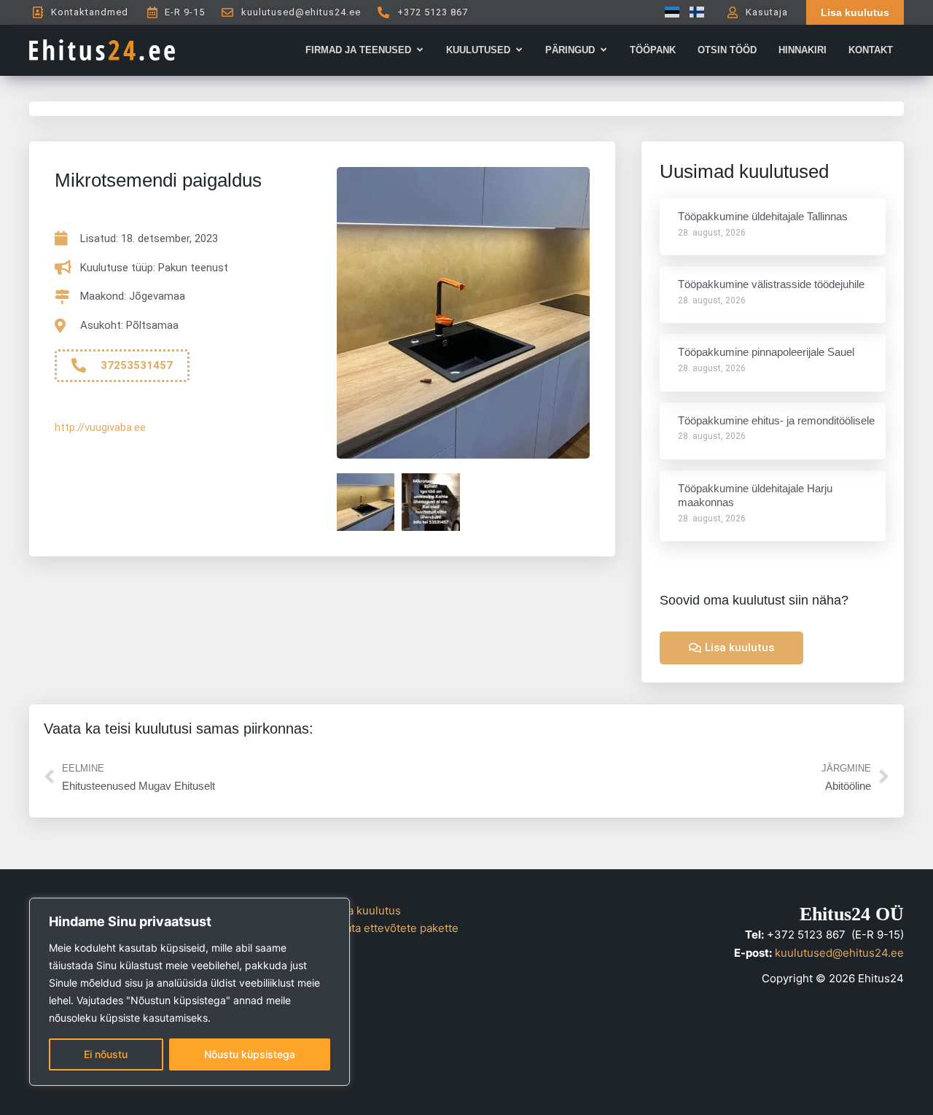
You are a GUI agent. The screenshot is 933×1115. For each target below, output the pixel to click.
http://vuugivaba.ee (100, 427)
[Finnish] (693, 12)
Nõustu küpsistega (249, 1054)
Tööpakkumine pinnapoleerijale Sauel (766, 352)
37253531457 (137, 365)
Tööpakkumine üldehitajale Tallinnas (763, 216)
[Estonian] (668, 12)
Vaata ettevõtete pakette (395, 928)
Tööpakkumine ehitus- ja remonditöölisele (776, 420)
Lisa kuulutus (367, 910)
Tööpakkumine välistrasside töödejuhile (771, 284)
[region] (189, 992)
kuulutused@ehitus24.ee (839, 953)
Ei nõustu (106, 1054)
